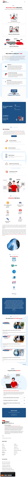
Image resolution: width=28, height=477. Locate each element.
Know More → (8, 207)
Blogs (15, 454)
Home (3, 444)
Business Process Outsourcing (7, 468)
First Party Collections (6, 463)
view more (24, 364)
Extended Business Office (6, 466)
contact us (16, 447)
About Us (3, 445)
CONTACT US (14, 414)
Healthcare (16, 234)
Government (3, 235)
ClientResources (3, 452)
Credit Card (19, 234)
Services (3, 447)
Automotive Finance (10, 234)
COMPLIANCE (16, 445)
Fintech (14, 234)
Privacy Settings (9, 475)
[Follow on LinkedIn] (3, 436)
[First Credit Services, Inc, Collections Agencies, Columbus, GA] (14, 277)
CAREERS (15, 444)
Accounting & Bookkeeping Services (8, 469)
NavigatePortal (3, 454)
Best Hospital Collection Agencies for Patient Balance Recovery (11, 357)
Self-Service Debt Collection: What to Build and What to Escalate (12, 330)
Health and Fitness (22, 234)
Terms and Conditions (17, 450)
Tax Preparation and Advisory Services (8, 471)
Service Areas (4, 450)
